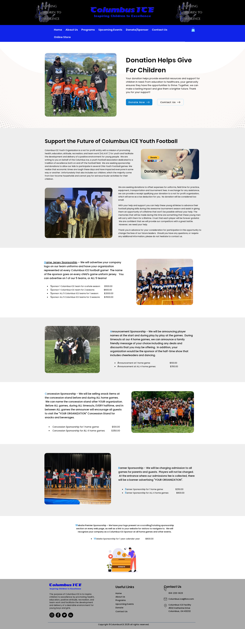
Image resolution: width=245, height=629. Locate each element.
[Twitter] (64, 615)
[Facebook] (58, 615)
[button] (193, 30)
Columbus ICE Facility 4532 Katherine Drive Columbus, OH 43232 (179, 608)
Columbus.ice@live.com (181, 598)
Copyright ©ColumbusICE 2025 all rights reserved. (123, 624)
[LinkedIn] (70, 615)
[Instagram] (51, 615)
